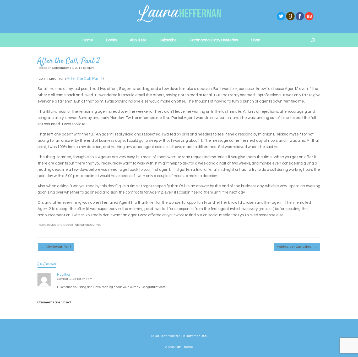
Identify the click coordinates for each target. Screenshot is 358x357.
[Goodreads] (290, 20)
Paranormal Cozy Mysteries (214, 40)
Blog (53, 224)
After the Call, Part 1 (85, 79)
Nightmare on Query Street (297, 246)
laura (91, 68)
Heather (63, 274)
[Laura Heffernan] (179, 16)
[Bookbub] (309, 20)
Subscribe (168, 40)
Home (88, 40)
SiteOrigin (175, 346)
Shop (255, 40)
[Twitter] (281, 20)
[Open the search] (313, 40)
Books (111, 40)
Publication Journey (86, 224)
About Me (138, 40)
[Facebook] (300, 20)
